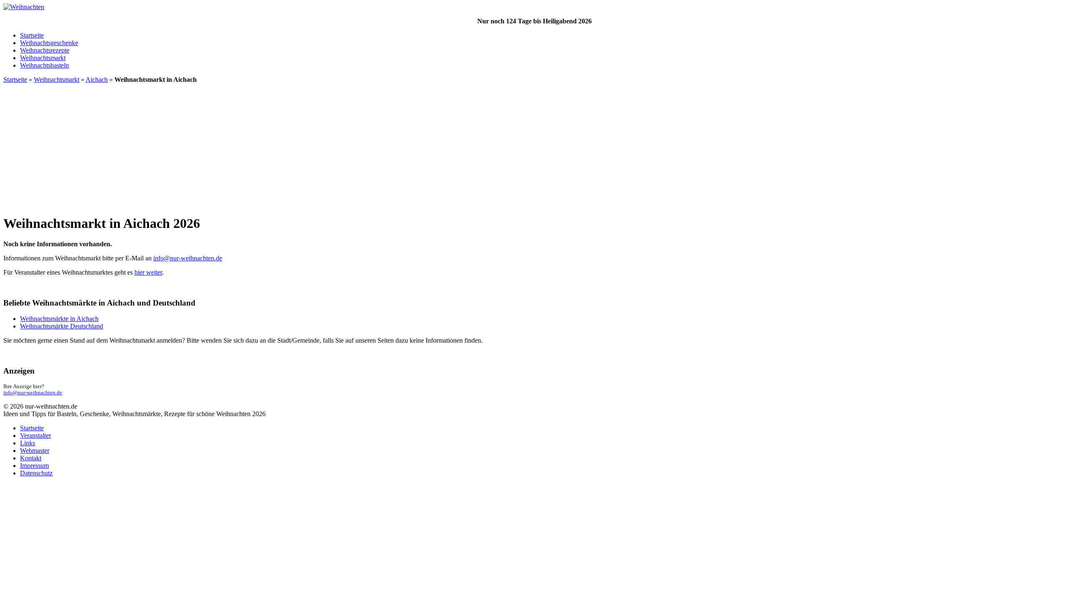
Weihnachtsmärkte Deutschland (61, 326)
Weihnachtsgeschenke (49, 42)
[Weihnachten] (23, 6)
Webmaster (34, 450)
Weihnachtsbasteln (44, 65)
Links (27, 443)
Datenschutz (36, 473)
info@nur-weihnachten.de (187, 258)
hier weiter (148, 272)
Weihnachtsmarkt (43, 57)
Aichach (97, 79)
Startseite (32, 35)
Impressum (34, 465)
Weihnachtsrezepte (44, 50)
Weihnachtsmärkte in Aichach (59, 318)
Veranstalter (35, 435)
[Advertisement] (534, 148)
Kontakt (30, 458)
